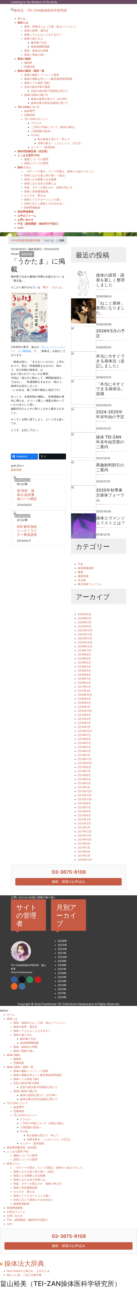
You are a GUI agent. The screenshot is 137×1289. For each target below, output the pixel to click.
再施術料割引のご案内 (110, 467)
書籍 (80, 572)
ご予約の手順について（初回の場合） (53, 127)
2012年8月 (84, 803)
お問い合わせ (19, 897)
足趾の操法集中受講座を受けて (49, 91)
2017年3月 (84, 690)
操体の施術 (13, 1055)
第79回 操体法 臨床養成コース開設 (27, 495)
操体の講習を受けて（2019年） (50, 99)
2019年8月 (84, 654)
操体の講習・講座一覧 (20, 1067)
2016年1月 (84, 706)
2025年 (62, 945)
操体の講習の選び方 (36, 95)
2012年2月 (84, 823)
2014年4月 (84, 747)
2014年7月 (84, 735)
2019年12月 (85, 646)
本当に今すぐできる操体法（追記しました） (110, 361)
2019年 (62, 961)
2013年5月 (84, 779)
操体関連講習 (86, 568)
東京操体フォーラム (90, 584)
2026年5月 (84, 618)
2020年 (62, 957)
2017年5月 (84, 686)
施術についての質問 (36, 159)
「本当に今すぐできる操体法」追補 (110, 389)
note (9, 1223)
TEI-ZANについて (17, 1103)
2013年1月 (84, 787)
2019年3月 (84, 666)
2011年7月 (84, 847)
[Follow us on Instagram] (22, 986)
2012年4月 (84, 815)
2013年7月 (84, 771)
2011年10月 (85, 839)
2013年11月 (85, 759)
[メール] (30, 979)
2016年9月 (84, 698)
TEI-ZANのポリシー (36, 119)
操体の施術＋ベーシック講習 (41, 74)
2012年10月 (85, 799)
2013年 (62, 985)
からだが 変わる (35, 195)
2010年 (62, 997)
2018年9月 (84, 670)
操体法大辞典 (24, 1263)
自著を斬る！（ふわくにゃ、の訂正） (60, 143)
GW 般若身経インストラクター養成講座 (27, 531)
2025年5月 (84, 626)
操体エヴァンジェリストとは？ (110, 520)
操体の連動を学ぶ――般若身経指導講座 (48, 78)
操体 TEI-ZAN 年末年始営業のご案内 (110, 442)
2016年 (62, 973)
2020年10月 (85, 642)
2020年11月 (85, 638)
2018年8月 (84, 674)
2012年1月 (84, 827)
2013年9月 (84, 767)
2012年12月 (85, 791)
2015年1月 (84, 727)
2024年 (62, 949)
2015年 (62, 977)
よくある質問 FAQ (18, 1151)
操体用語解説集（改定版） (23, 1147)
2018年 (62, 965)
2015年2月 (84, 723)
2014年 (62, 981)
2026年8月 (84, 614)
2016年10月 (85, 694)
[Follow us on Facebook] (14, 979)
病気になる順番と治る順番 (40, 179)
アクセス (36, 123)
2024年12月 (85, 630)
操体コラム (13, 1163)
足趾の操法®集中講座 (37, 86)
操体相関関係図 (40, 46)
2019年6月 (84, 658)
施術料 (28, 62)
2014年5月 (84, 743)
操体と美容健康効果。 (37, 191)
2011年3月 (84, 855)
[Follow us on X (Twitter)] (22, 979)
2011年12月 (85, 831)
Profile (35, 135)
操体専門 (29, 111)
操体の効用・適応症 (36, 30)
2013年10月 (85, 763)
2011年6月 (84, 851)
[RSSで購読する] (14, 986)
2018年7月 (84, 678)
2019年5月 (84, 662)
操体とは (12, 1018)
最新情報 (26, 254)
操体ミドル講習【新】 (37, 82)
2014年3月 (84, 751)
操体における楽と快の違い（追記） (45, 175)
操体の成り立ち (33, 38)
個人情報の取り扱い (44, 897)
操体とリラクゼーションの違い (43, 199)
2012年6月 (84, 811)
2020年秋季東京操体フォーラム (110, 495)
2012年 (62, 989)
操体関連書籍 (15, 1207)
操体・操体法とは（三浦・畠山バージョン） (51, 26)
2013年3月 (84, 783)
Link (29, 897)
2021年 (62, 953)
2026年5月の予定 (110, 333)
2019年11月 (85, 650)
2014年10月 (85, 731)
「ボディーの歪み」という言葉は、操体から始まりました (59, 171)
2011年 (62, 993)
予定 (80, 564)
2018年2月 (84, 682)
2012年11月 (85, 795)
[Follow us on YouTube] (38, 979)
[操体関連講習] (15, 476)
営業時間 (29, 66)
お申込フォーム (16, 1211)
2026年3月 (84, 622)
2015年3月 (84, 719)
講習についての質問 (36, 163)
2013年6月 (84, 775)
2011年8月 (84, 843)
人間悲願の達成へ (41, 131)
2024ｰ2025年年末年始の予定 (110, 414)
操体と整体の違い (35, 54)
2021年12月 (85, 634)
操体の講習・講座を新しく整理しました (110, 280)
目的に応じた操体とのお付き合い (44, 203)
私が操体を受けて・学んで (54, 139)
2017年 (62, 969)
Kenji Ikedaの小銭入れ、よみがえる (28, 1271)
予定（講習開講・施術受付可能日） (28, 1219)
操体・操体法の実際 (36, 50)
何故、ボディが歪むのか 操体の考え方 (48, 187)
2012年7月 (84, 807)
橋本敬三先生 (39, 42)
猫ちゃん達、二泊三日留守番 (24, 1275)
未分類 (82, 580)
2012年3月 (84, 819)
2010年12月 (85, 859)
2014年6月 (84, 739)
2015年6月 (84, 714)
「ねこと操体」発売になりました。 (110, 308)
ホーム (11, 1014)
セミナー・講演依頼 (43, 147)
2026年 (62, 941)
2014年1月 (84, 755)
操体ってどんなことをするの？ (43, 34)
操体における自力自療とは (40, 183)
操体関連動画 (32, 207)
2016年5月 (84, 702)
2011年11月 (84, 835)
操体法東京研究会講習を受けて (49, 103)
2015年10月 (85, 710)
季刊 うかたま (52, 287)
